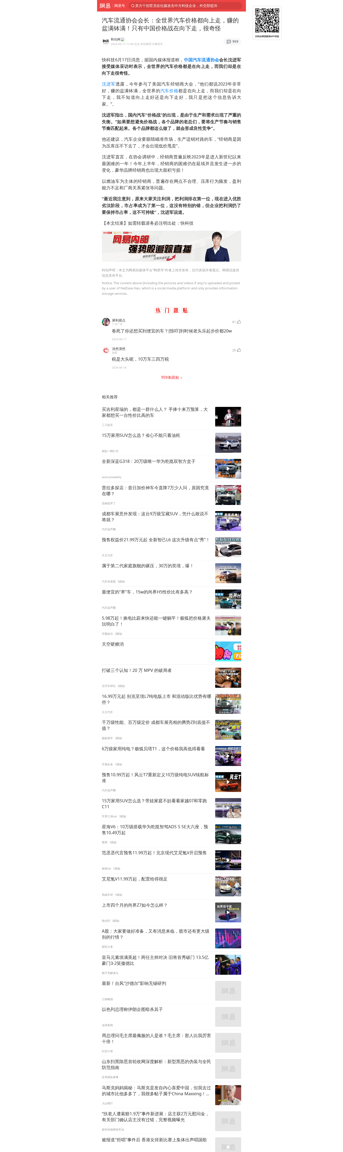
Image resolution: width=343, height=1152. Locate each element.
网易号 (119, 5)
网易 (105, 6)
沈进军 (109, 84)
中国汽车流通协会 (201, 60)
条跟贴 (170, 377)
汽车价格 (169, 90)
